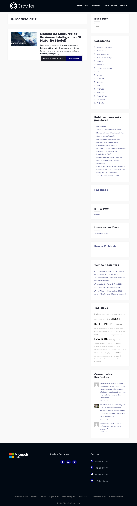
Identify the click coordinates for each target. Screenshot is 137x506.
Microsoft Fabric (105, 335)
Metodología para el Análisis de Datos (110, 133)
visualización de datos (101, 328)
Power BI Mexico (106, 246)
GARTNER (111, 332)
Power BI (100, 339)
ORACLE (100, 86)
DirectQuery (111, 340)
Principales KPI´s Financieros (106, 172)
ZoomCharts (99, 344)
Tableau (34, 497)
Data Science (101, 51)
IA (106, 349)
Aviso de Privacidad (116, 497)
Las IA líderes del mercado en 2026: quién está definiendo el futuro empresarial (109, 160)
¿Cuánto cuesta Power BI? (105, 136)
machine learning (101, 346)
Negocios (100, 82)
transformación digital (100, 356)
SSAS (108, 356)
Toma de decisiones (116, 328)
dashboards (113, 359)
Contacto (124, 5)
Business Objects (68, 497)
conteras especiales (107, 383)
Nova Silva (113, 356)
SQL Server (101, 100)
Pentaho (43, 497)
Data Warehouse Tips (104, 58)
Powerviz (119, 359)
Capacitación (82, 497)
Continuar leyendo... (74, 58)
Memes (99, 75)
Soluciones (96, 5)
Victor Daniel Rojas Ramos (109, 405)
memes (118, 324)
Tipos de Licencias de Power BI (107, 176)
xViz (113, 349)
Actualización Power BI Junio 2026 (109, 284)
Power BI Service (105, 359)
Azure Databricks (120, 340)
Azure (98, 335)
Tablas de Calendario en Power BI (108, 129)
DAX (96, 314)
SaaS (124, 349)
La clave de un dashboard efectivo (109, 287)
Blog (87, 5)
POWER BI (100, 93)
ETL (122, 349)
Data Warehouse (103, 54)
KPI (98, 72)
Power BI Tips (102, 96)
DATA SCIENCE (108, 344)
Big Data (110, 353)
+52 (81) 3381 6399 (102, 474)
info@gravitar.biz (101, 481)
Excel (119, 356)
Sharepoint (117, 349)
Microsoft (100, 79)
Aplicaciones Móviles (98, 497)
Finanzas (100, 61)
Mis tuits (97, 215)
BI (123, 325)
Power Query (101, 314)
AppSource (121, 314)
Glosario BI (100, 65)
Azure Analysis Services (114, 346)
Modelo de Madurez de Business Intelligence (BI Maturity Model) (60, 37)
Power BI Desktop (111, 314)
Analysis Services (116, 335)
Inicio (79, 5)
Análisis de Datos (100, 349)
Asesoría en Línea (110, 5)
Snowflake (97, 359)
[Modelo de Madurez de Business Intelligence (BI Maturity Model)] (24, 39)
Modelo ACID (101, 126)
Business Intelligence (104, 47)
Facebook (101, 189)
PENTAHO (100, 89)
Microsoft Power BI (21, 497)
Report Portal (54, 497)
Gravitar (117, 352)
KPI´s (109, 349)
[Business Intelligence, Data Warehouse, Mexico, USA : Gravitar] (22, 6)
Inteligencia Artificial (104, 68)
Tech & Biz (100, 103)
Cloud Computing (102, 353)
